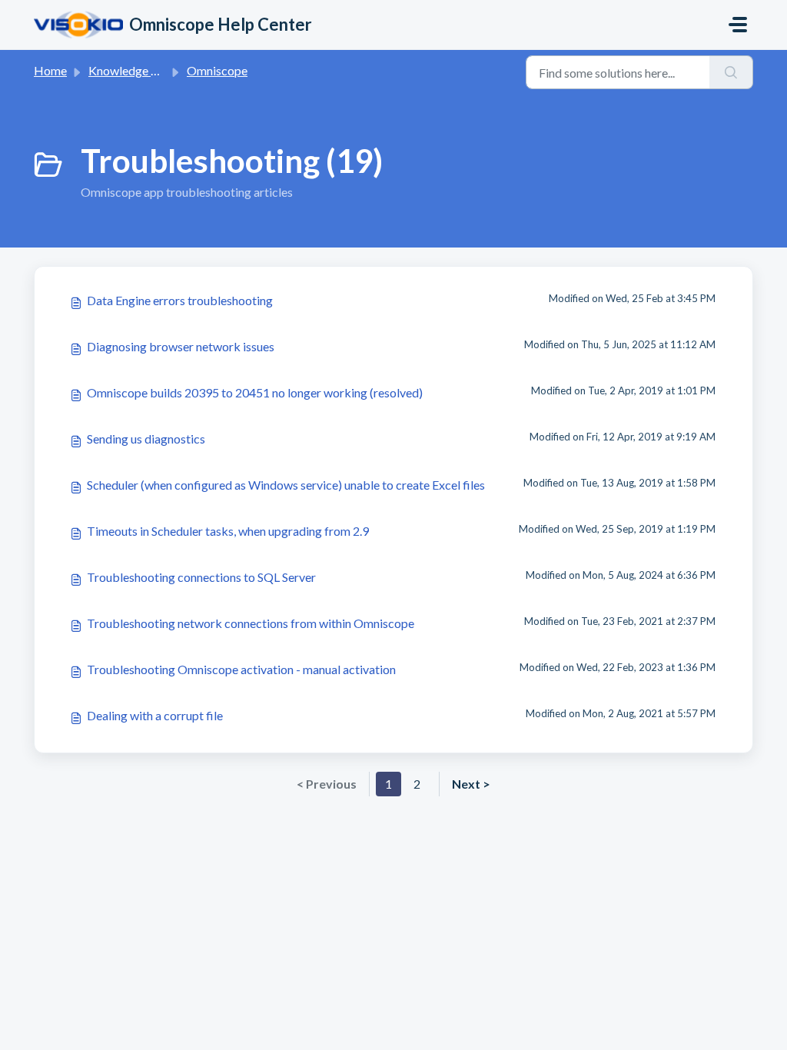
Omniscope (217, 70)
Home (50, 70)
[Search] (731, 72)
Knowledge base (132, 70)
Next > (471, 783)
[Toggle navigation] (737, 24)
